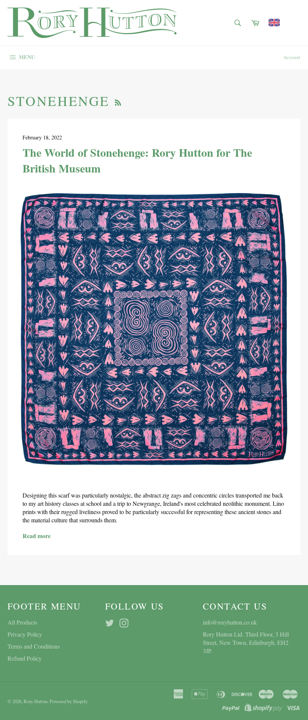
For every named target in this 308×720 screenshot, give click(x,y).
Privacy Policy (25, 634)
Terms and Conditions (34, 646)
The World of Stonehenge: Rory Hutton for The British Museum (137, 160)
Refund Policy (25, 658)
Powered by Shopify (69, 701)
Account (291, 57)
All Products (22, 622)
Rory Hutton (35, 701)
